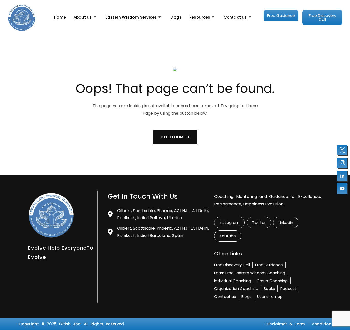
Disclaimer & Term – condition (298, 324)
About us (83, 17)
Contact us (235, 17)
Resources (199, 17)
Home (60, 17)
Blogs (176, 17)
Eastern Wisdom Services (131, 17)
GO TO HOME (173, 137)
